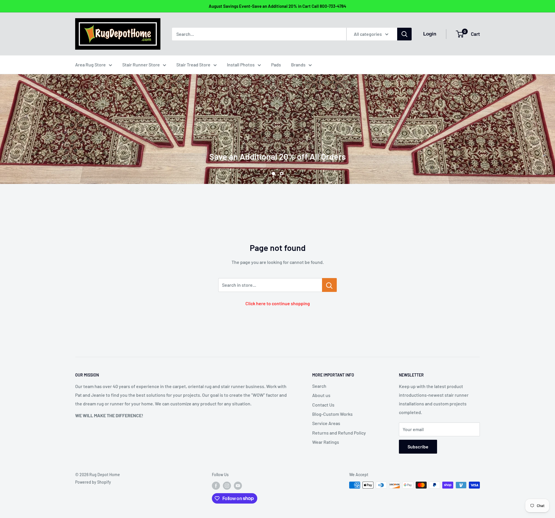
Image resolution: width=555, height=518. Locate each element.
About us (321, 395)
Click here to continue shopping (277, 303)
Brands (298, 64)
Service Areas (326, 423)
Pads (276, 64)
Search (319, 386)
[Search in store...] (329, 285)
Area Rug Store (90, 64)
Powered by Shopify (93, 482)
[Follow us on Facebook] (216, 486)
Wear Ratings (325, 442)
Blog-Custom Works (332, 414)
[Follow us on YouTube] (238, 486)
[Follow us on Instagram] (227, 486)
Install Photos (241, 64)
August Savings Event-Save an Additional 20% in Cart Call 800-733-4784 (277, 6)
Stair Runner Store (141, 64)
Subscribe (418, 446)
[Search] (404, 34)
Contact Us (323, 404)
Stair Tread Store (193, 64)
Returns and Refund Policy (339, 432)
